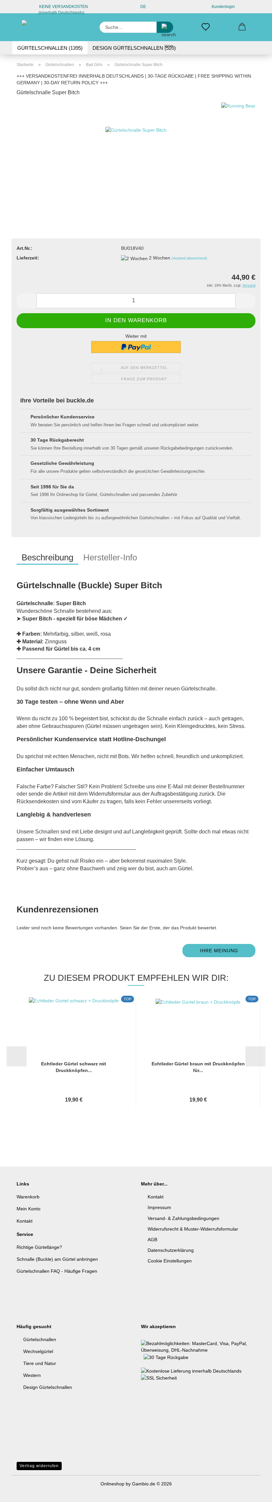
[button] (242, 27)
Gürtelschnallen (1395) (50, 48)
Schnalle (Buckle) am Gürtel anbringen (57, 1259)
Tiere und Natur (39, 1363)
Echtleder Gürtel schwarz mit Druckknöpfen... (73, 1067)
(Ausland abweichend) (189, 258)
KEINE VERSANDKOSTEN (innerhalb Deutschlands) (63, 8)
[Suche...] (165, 27)
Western (32, 1375)
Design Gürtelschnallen (47, 1387)
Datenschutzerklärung (171, 1250)
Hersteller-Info (110, 557)
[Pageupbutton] (254, 1492)
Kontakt (25, 1221)
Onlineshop (112, 1483)
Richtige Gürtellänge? (39, 1247)
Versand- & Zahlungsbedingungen (183, 1218)
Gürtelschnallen (39, 1339)
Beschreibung (47, 557)
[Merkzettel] (205, 27)
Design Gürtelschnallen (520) (134, 48)
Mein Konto (28, 1208)
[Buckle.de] (45, 27)
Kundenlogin (222, 6)
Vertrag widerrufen (39, 1466)
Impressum (159, 1207)
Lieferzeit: (28, 257)
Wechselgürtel (38, 1351)
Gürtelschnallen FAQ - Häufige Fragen (57, 1271)
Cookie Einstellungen (170, 1260)
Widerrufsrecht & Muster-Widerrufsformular (193, 1229)
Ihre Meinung (219, 950)
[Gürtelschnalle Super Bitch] (136, 152)
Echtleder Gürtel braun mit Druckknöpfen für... (198, 1067)
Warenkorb (28, 1196)
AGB (152, 1239)
